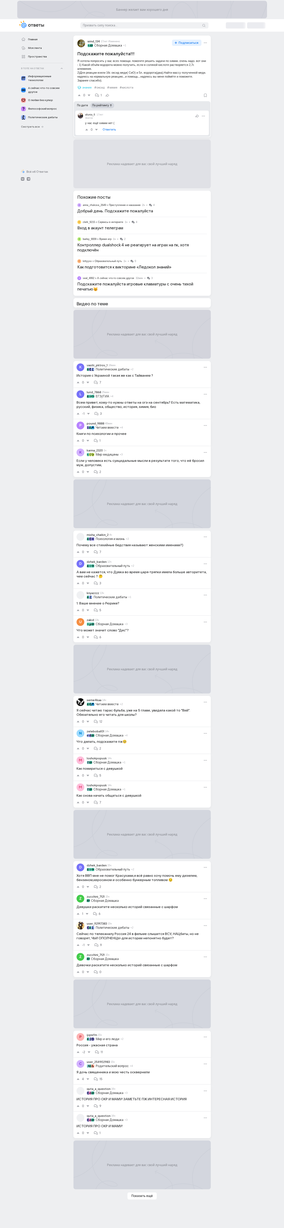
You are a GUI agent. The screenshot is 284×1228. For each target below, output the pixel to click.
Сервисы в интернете (110, 222)
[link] (142, 374)
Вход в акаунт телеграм (100, 228)
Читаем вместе (107, 427)
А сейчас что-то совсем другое (115, 278)
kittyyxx (87, 261)
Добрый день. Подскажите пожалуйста (115, 211)
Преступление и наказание (125, 205)
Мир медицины (107, 454)
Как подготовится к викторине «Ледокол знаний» (124, 267)
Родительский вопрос (112, 1066)
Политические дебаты (112, 369)
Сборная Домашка (108, 45)
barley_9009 (89, 239)
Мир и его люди (107, 1039)
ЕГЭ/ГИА (102, 396)
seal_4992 (88, 278)
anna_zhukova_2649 (94, 205)
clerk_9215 (89, 222)
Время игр (105, 239)
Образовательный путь (108, 261)
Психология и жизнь (110, 539)
